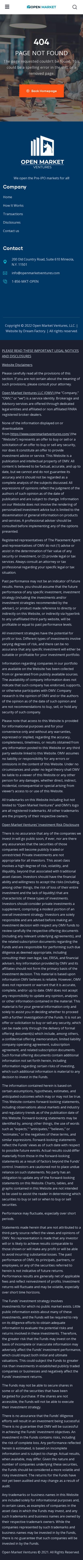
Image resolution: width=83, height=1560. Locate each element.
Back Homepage (44, 91)
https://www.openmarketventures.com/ (40, 434)
